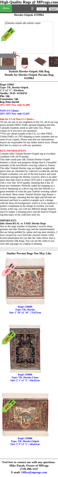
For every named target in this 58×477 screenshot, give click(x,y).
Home (6, 8)
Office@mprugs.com (34, 472)
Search (53, 9)
